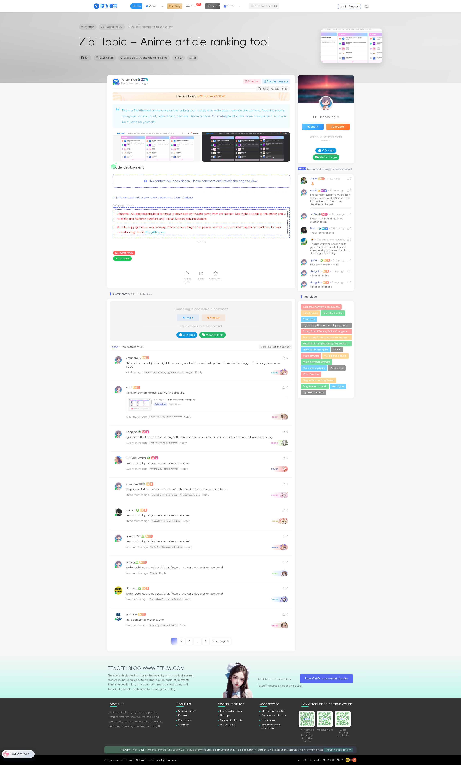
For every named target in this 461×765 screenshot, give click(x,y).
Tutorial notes (125, 253)
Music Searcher (311, 374)
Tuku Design (173, 750)
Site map (183, 724)
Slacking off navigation (219, 750)
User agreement (187, 711)
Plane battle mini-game (315, 350)
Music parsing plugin (335, 356)
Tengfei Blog (129, 79)
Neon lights (338, 386)
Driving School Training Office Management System (327, 331)
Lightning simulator (313, 392)
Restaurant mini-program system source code (327, 344)
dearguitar (316, 271)
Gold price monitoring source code (321, 307)
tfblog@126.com (155, 232)
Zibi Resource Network (193, 750)
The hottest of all (132, 347)
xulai (129, 387)
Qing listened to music (315, 386)
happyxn (132, 432)
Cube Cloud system (333, 313)
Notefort (252, 750)
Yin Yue (337, 350)
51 (195, 57)
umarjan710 (133, 357)
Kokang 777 (133, 536)
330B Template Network (152, 750)
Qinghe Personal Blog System (318, 380)
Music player (337, 368)
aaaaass (132, 614)
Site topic (225, 715)
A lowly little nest (313, 750)
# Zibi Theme (122, 259)
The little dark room (231, 711)
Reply (198, 372)
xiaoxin (130, 510)
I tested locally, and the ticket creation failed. (326, 220)
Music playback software (316, 362)
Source (217, 116)
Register (354, 6)
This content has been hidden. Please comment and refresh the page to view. (202, 180)
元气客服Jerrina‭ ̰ (136, 458)
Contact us (184, 720)
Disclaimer (184, 715)
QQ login (189, 335)
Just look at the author (275, 347)
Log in (343, 6)
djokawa (131, 588)
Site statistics (227, 724)
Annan (313, 178)
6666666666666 (319, 275)
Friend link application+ (338, 749)
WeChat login (214, 335)
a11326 (314, 214)
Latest (114, 347)
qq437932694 (315, 260)
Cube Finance (310, 313)
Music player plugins (314, 368)
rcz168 (313, 190)
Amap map (309, 319)
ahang (130, 562)
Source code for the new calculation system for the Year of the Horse (327, 337)
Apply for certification (274, 715)
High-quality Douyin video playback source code (327, 325)
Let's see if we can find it (324, 264)
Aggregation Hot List (231, 720)
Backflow (314, 228)
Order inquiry (269, 720)
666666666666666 (321, 287)
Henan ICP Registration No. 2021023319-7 (320, 760)
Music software (311, 356)
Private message (277, 81)
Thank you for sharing (322, 233)
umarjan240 (134, 484)
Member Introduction (273, 711)
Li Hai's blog (239, 750)
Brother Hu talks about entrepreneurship (280, 750)
